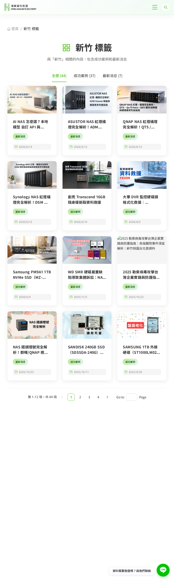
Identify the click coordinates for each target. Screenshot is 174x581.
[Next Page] (107, 397)
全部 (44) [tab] (59, 76)
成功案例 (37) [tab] (84, 76)
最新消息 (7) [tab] (112, 76)
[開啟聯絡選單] (163, 570)
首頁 (14, 29)
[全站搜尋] (165, 7)
